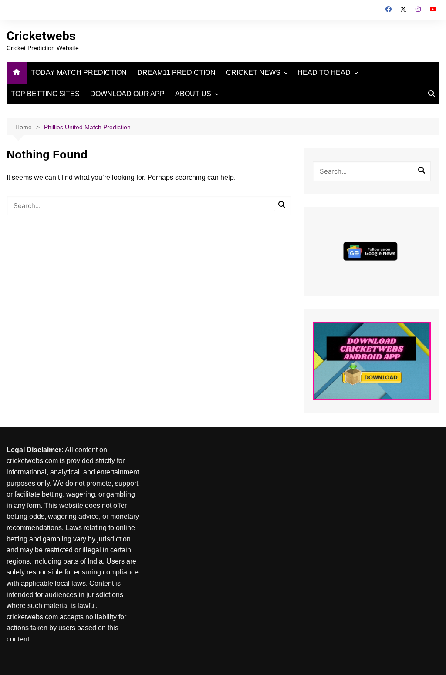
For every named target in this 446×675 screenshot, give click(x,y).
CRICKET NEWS (253, 72)
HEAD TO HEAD (324, 72)
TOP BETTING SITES (45, 93)
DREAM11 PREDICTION (176, 72)
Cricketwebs (41, 36)
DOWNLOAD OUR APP (127, 93)
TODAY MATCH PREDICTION (79, 72)
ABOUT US (193, 93)
